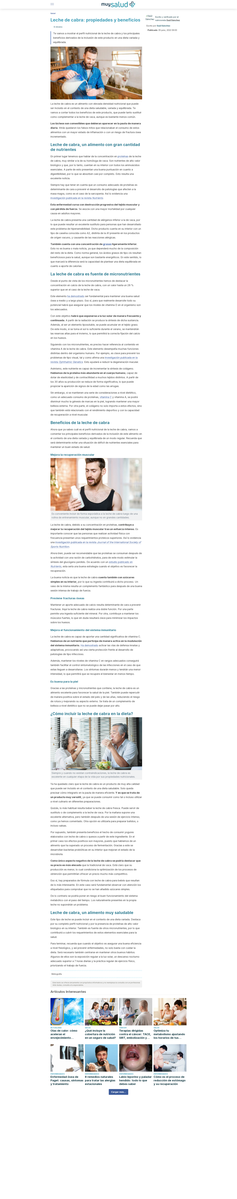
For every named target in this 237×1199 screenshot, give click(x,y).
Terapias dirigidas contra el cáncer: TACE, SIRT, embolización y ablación (135, 1034)
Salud (52, 13)
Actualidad (56, 1028)
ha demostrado (75, 296)
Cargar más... (118, 1092)
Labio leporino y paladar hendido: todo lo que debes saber (135, 1080)
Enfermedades (57, 1074)
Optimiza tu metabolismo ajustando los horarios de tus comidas (169, 1034)
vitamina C (106, 397)
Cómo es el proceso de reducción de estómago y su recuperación (170, 1080)
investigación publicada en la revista (76, 198)
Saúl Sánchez (173, 20)
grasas (107, 244)
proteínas (123, 156)
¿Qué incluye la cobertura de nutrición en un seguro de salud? (100, 1034)
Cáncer (122, 1028)
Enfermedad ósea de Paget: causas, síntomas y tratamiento (66, 1080)
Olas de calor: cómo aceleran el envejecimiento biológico (63, 1034)
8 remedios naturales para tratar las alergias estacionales (100, 1080)
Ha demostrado (89, 645)
